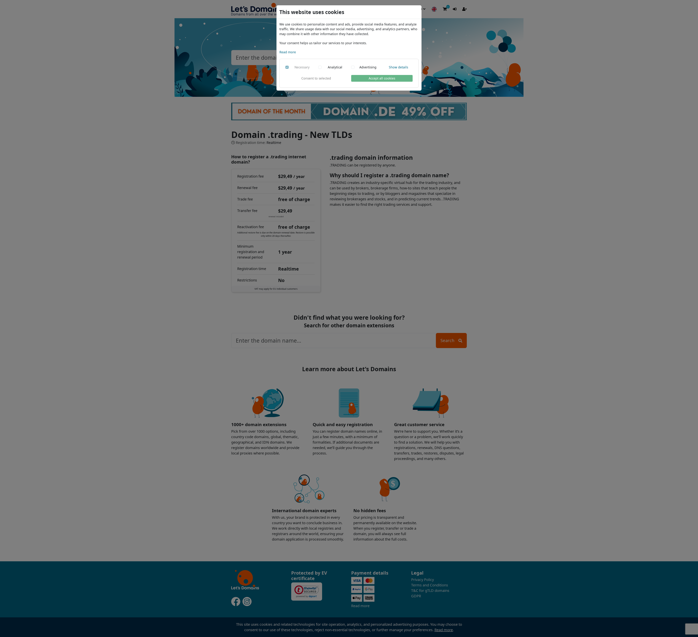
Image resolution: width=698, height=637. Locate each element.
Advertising (367, 67)
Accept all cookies (382, 78)
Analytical (335, 67)
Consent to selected (316, 78)
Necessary (302, 67)
